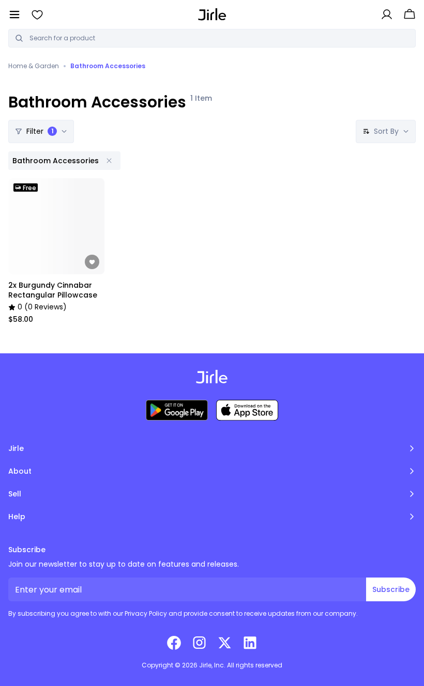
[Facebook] (174, 642)
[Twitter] (224, 642)
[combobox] (219, 38)
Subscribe (391, 589)
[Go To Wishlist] (37, 14)
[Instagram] (199, 642)
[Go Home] (212, 14)
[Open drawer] (14, 14)
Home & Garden (33, 66)
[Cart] (409, 14)
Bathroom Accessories (107, 66)
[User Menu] (387, 14)
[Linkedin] (250, 642)
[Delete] (109, 160)
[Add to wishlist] (92, 262)
